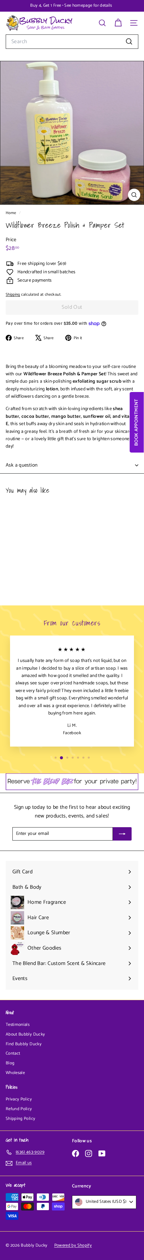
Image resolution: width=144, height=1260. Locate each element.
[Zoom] (134, 195)
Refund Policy (19, 1108)
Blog (10, 1063)
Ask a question (22, 465)
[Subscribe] (122, 834)
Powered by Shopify (73, 1245)
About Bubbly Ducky (25, 1034)
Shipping (13, 294)
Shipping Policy (20, 1118)
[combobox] (72, 41)
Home (11, 213)
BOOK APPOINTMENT (137, 422)
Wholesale (15, 1072)
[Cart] (118, 23)
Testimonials (17, 1024)
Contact (13, 1053)
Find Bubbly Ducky (24, 1044)
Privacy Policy (19, 1099)
